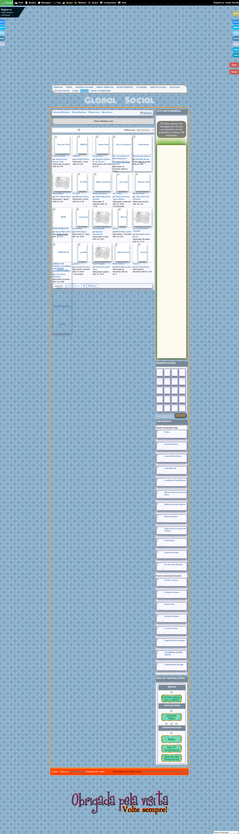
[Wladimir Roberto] (167, 381)
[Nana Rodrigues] (182, 407)
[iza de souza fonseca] (160, 569)
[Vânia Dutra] (160, 545)
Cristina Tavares (171, 580)
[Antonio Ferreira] (167, 372)
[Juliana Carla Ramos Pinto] (167, 390)
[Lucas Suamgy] (175, 407)
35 (84, 285)
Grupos (95, 2)
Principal (9, 2)
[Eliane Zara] (160, 608)
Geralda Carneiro (83, 266)
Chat (59, 2)
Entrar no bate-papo (221, 832)
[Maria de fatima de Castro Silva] (160, 497)
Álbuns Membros (79, 112)
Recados (32, 2)
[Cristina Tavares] (160, 584)
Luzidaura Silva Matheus (175, 480)
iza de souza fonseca (174, 564)
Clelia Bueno (81, 231)
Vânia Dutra (170, 540)
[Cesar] (175, 372)
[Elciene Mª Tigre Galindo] (175, 399)
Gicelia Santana (171, 444)
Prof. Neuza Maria (63, 196)
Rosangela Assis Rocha (141, 235)
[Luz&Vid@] (160, 399)
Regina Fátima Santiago (175, 640)
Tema (124, 2)
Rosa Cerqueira (171, 516)
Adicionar (147, 112)
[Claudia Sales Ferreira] (160, 390)
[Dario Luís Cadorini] (160, 407)
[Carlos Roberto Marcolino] (175, 381)
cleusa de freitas (172, 552)
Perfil (21, 2)
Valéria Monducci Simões (102, 197)
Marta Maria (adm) (123, 231)
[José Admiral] (160, 472)
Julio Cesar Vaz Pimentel (141, 197)
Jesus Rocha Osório (173, 456)
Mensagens (46, 2)
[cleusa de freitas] (160, 557)
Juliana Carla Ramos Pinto (60, 160)
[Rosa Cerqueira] (160, 521)
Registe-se (219, 2)
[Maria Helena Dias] (175, 390)
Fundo (234, 71)
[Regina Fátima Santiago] (160, 645)
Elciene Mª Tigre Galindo (121, 162)
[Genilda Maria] (167, 407)
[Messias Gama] (160, 381)
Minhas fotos (94, 112)
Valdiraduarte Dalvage (174, 664)
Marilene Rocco (82, 196)
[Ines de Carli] (182, 390)
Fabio (167, 432)
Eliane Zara (169, 604)
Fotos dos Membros (61, 112)
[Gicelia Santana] (160, 448)
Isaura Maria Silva (63, 231)
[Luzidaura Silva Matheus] (160, 485)
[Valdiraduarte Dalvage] (160, 669)
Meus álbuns (107, 112)
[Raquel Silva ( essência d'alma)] (182, 372)
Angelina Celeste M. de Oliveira (101, 160)
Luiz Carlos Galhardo (59, 275)
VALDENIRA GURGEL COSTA (174, 653)
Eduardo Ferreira (172, 592)
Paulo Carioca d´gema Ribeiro (121, 197)
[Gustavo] (182, 381)
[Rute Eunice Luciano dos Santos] (160, 533)
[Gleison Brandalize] (167, 399)
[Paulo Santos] (160, 372)
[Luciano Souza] (160, 633)
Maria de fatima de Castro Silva (175, 493)
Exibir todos (181, 415)
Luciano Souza (171, 628)
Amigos (69, 2)
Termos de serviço (179, 771)
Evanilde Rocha (82, 159)
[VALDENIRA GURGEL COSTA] (160, 657)
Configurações (110, 2)
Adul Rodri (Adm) (76, 771)
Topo (234, 64)
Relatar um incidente (160, 771)
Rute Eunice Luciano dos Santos (175, 529)
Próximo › (92, 285)
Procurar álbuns (79, 130)
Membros (82, 2)
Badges (145, 771)
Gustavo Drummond (98, 232)
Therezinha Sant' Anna (101, 268)
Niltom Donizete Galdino (175, 504)
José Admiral (170, 468)
